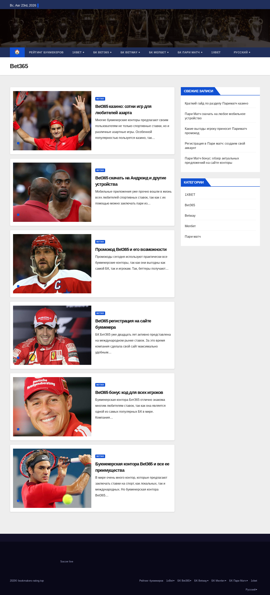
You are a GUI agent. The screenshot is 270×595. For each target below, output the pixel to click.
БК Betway (130, 52)
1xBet (78, 52)
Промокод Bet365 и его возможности (131, 249)
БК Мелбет (159, 52)
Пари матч (193, 236)
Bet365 (100, 99)
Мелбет (190, 226)
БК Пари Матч (190, 52)
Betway (190, 215)
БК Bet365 (102, 52)
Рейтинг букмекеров (46, 52)
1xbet (216, 52)
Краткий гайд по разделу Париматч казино (216, 103)
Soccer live (66, 561)
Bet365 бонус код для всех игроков (129, 392)
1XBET (190, 194)
